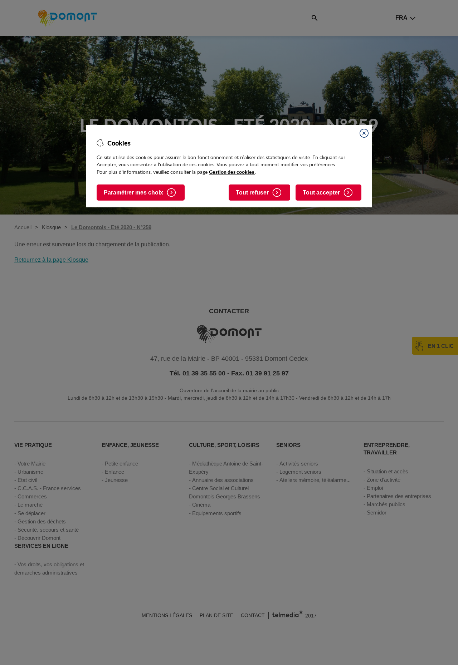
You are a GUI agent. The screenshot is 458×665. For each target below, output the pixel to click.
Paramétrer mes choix (133, 192)
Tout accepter (321, 192)
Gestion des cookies (232, 171)
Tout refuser (252, 192)
